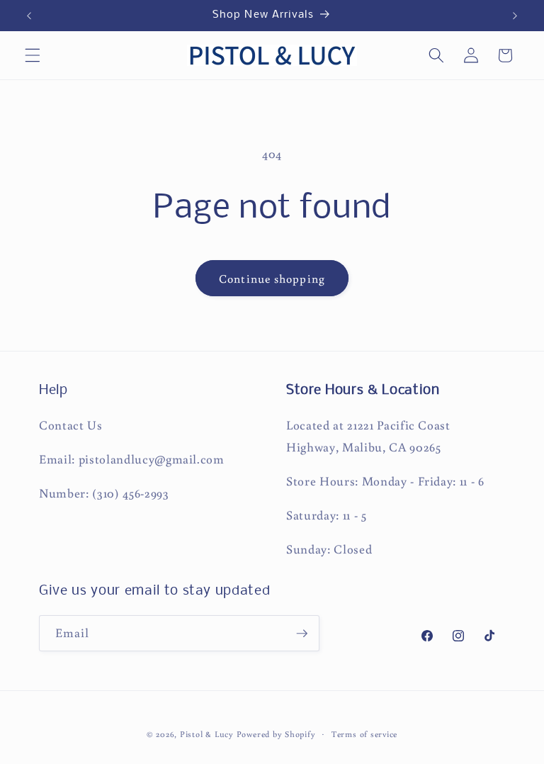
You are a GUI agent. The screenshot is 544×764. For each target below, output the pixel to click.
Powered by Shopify (276, 734)
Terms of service (364, 734)
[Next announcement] (515, 15)
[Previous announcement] (29, 15)
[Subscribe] (302, 633)
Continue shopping (272, 278)
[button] (33, 55)
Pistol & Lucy (207, 734)
